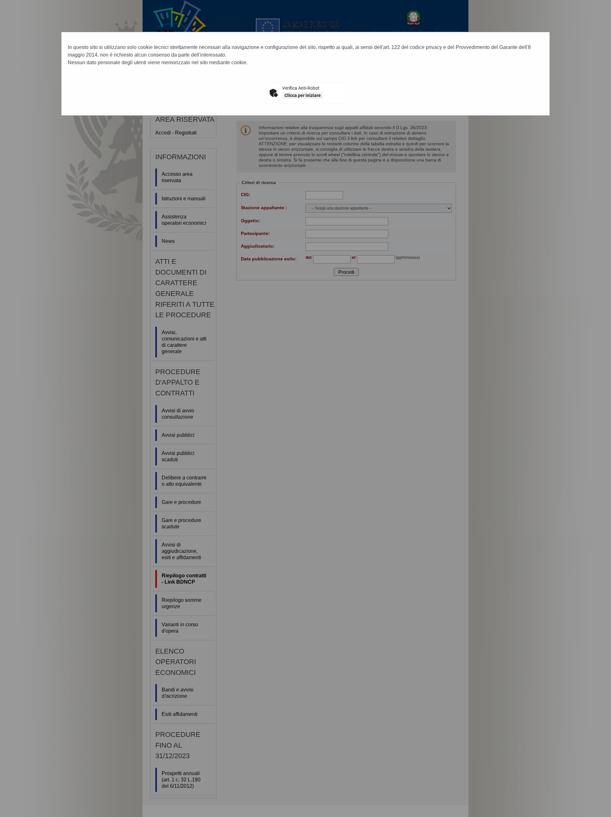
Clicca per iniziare (302, 95)
